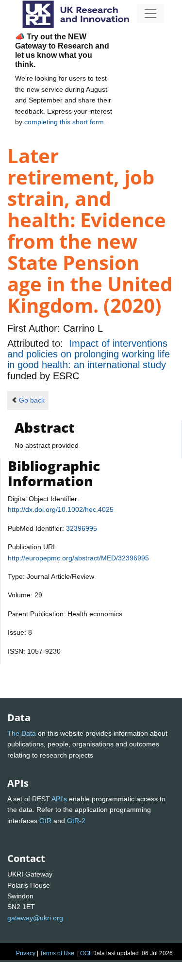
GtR (45, 821)
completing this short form (64, 122)
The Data (21, 733)
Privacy (25, 953)
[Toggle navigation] (150, 13)
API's (59, 799)
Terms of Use (57, 953)
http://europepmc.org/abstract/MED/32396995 (78, 558)
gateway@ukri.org (35, 918)
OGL (86, 953)
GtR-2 (76, 821)
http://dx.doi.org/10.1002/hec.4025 (61, 509)
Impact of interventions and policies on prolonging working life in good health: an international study (88, 354)
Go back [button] (32, 400)
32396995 (81, 528)
